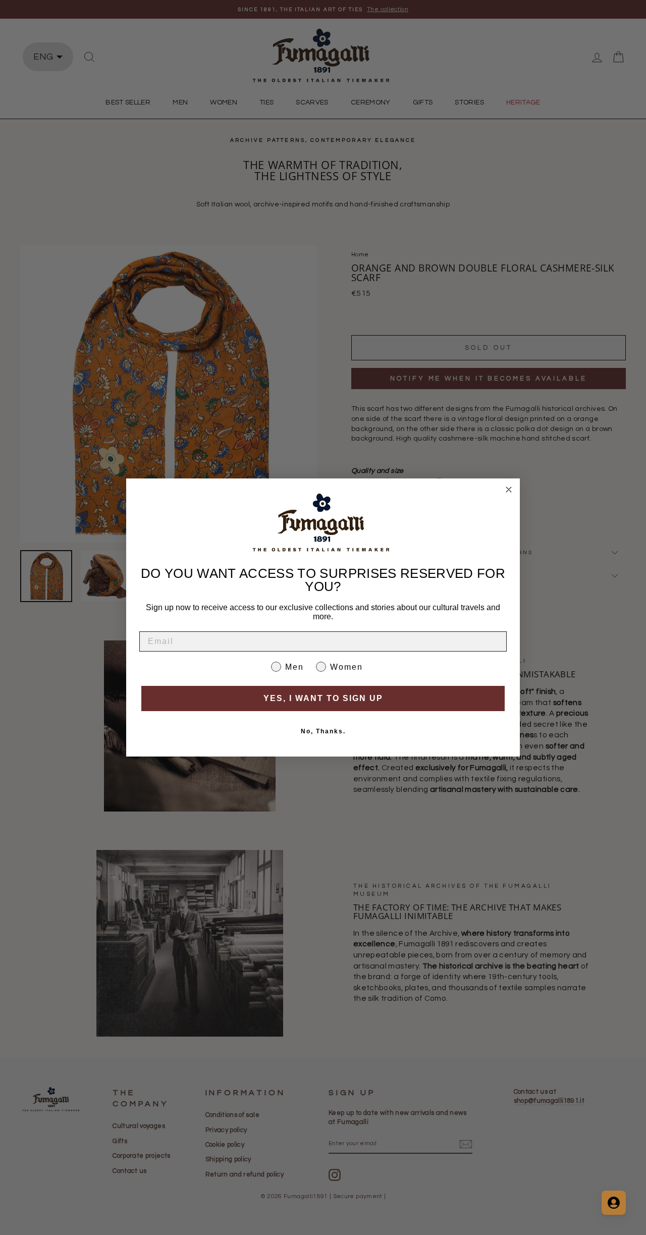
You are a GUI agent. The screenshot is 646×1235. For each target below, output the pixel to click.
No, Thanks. (323, 731)
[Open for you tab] (614, 1203)
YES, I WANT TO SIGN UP (323, 698)
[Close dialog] (509, 490)
